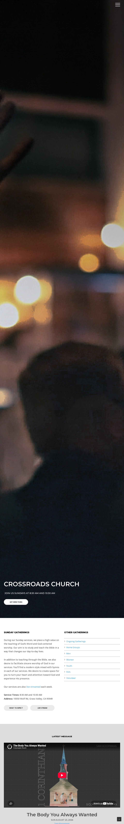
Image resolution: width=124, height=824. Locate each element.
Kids (68, 671)
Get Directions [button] (16, 602)
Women (70, 659)
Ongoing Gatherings (76, 641)
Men (68, 653)
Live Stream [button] (42, 708)
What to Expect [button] (16, 708)
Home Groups (73, 647)
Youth (69, 665)
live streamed (33, 686)
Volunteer (71, 678)
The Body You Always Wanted (62, 814)
